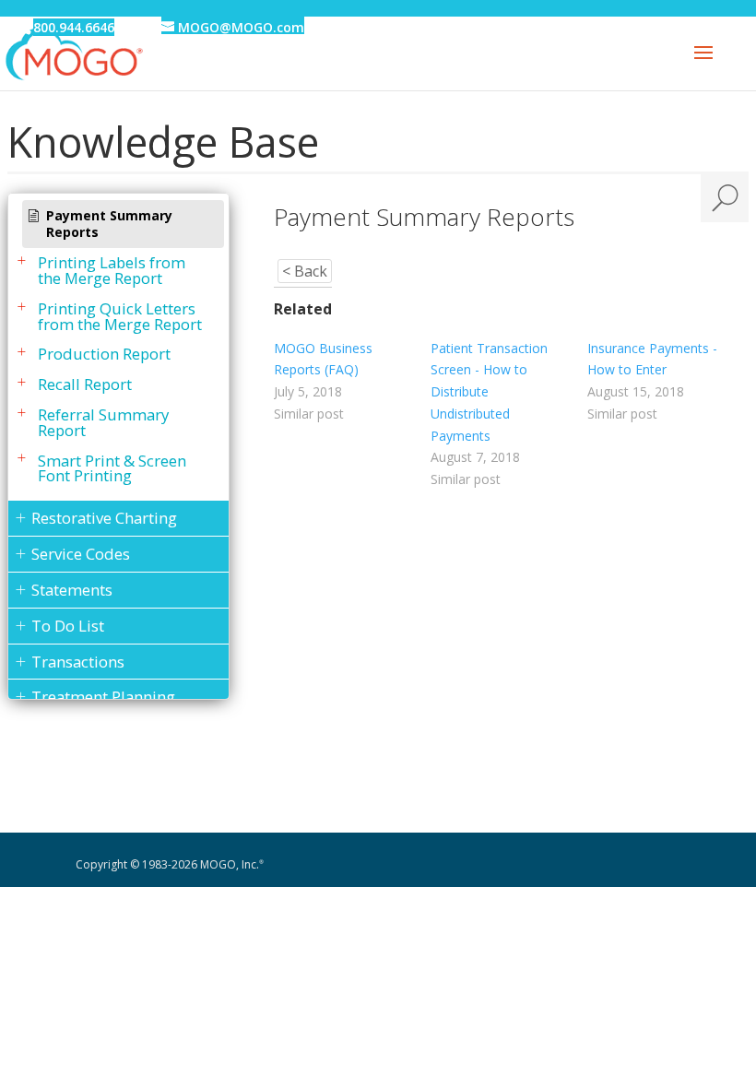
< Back (304, 271)
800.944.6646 (73, 27)
